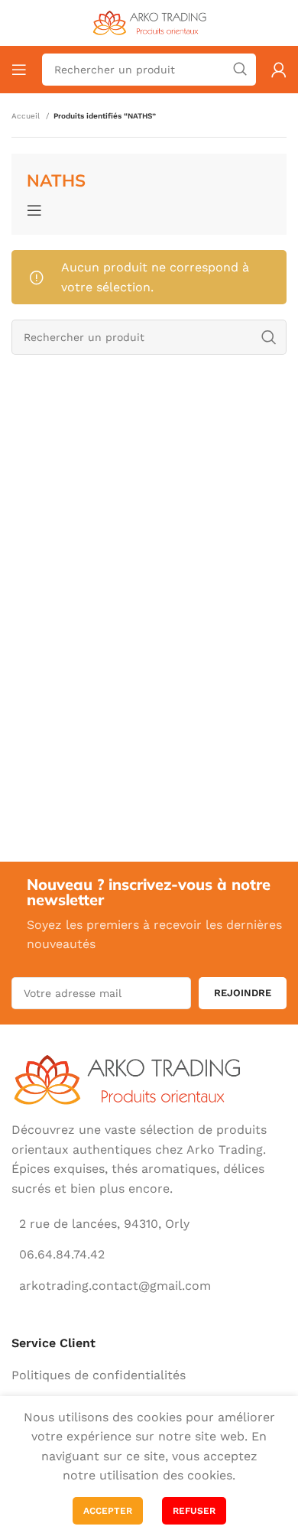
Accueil (26, 116)
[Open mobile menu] (19, 69)
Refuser (194, 1510)
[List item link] (149, 1375)
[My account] (279, 69)
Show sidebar (37, 210)
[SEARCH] (240, 70)
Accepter (107, 1510)
